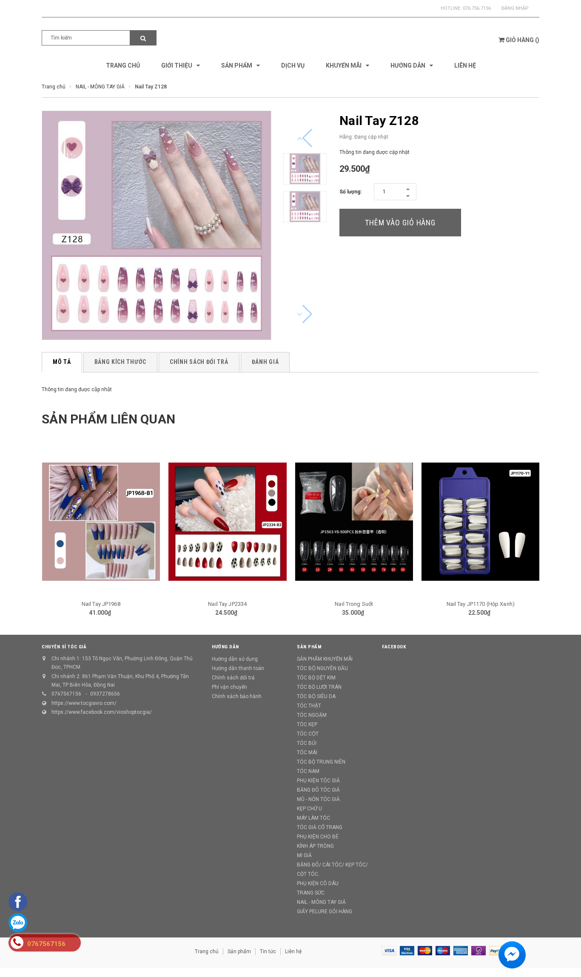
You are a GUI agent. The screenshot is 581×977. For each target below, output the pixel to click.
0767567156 (66, 694)
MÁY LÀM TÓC (313, 818)
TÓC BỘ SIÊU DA (316, 696)
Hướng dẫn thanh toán (238, 668)
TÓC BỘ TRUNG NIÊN (321, 762)
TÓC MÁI (307, 752)
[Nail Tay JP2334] (227, 521)
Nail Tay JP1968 (101, 604)
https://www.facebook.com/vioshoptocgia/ (101, 712)
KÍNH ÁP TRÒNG (315, 846)
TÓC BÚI (306, 743)
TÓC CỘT (308, 734)
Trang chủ (207, 951)
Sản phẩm (239, 951)
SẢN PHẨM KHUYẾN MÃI (325, 659)
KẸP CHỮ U (309, 809)
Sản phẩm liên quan (108, 419)
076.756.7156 (477, 8)
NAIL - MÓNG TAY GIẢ (321, 902)
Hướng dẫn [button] (225, 647)
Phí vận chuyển (229, 687)
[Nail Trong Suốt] (354, 521)
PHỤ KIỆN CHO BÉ (318, 837)
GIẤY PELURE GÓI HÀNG (324, 912)
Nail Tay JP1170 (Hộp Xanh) (481, 604)
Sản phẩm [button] (309, 647)
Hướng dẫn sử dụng (235, 659)
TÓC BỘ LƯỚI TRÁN (319, 687)
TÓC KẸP (307, 724)
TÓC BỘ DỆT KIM (316, 678)
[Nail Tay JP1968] (101, 521)
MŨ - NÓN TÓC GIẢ (318, 799)
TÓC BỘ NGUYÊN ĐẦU (322, 668)
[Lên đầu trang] (566, 955)
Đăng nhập (515, 8)
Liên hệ (293, 951)
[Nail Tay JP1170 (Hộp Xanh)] (481, 521)
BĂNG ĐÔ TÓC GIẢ (318, 790)
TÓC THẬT (309, 706)
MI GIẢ (304, 855)
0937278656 (105, 694)
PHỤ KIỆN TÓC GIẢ (318, 781)
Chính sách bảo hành (237, 696)
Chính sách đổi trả (233, 678)
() (522, 40)
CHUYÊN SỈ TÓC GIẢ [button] (64, 647)
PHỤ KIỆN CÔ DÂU (318, 883)
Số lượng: (350, 192)
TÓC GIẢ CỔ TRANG (319, 827)
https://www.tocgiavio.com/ (84, 703)
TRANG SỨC (311, 893)
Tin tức (268, 951)
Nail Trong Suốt (354, 604)
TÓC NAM (308, 771)
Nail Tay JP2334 (227, 604)
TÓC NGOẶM (312, 715)
